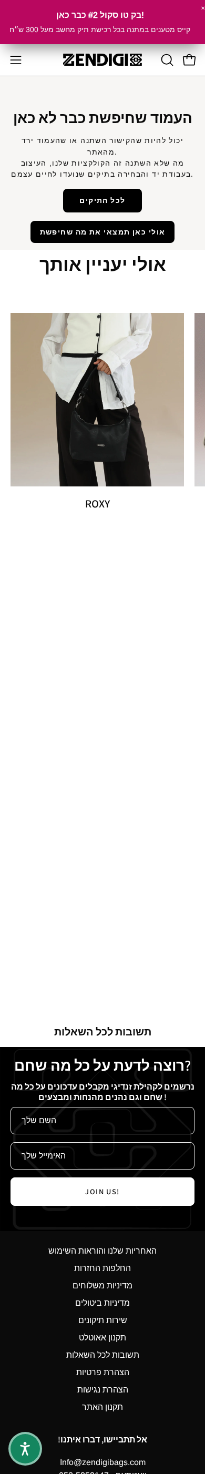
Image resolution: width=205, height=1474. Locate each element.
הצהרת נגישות (102, 1389)
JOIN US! (102, 1191)
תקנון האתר (102, 1406)
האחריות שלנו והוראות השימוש (102, 1250)
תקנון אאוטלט (102, 1337)
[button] (166, 60)
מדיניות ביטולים (102, 1302)
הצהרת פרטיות (102, 1372)
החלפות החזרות (102, 1268)
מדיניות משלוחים (102, 1285)
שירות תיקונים (102, 1320)
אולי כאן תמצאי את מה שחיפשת (103, 232)
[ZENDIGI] (102, 60)
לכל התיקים (102, 200)
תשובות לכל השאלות (102, 1354)
